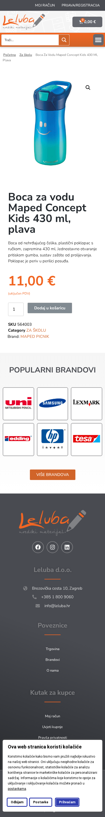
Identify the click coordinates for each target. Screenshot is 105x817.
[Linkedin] (67, 547)
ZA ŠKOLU (25, 55)
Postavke (40, 802)
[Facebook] (38, 547)
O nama (53, 670)
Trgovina (53, 649)
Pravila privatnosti (52, 737)
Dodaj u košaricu (49, 308)
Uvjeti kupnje (52, 727)
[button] (98, 39)
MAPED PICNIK (34, 336)
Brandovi (53, 659)
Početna (9, 55)
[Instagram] (52, 547)
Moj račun (45, 5)
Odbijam (17, 802)
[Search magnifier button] (64, 40)
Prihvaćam (67, 802)
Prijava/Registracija (81, 5)
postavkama (17, 789)
